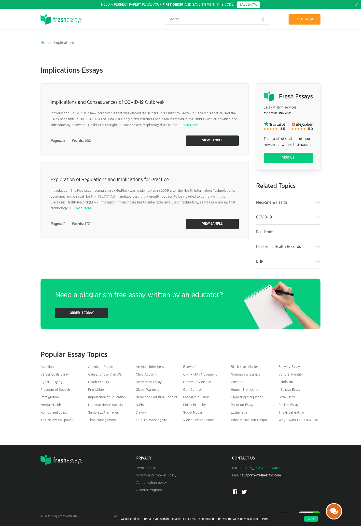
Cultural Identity (290, 374)
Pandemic (264, 232)
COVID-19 (264, 217)
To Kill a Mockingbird (151, 420)
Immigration (50, 397)
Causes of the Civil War (105, 374)
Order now (304, 19)
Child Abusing (146, 374)
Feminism (285, 382)
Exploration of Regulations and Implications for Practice (110, 179)
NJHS (140, 405)
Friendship (96, 389)
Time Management (102, 420)
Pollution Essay (242, 405)
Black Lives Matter (244, 367)
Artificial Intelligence (151, 367)
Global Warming (148, 389)
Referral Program (149, 490)
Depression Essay (149, 382)
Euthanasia (239, 412)
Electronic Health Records (278, 247)
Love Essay (286, 397)
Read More (189, 125)
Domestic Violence (197, 382)
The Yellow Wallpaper (57, 420)
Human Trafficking (244, 389)
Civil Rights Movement (200, 374)
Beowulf (189, 367)
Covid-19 (237, 382)
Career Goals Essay (55, 374)
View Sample (212, 140)
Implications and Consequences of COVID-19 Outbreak (108, 102)
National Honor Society (105, 405)
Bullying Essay (289, 367)
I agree (311, 518)
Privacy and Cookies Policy (156, 475)
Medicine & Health (271, 202)
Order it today (82, 313)
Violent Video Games (198, 420)
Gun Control (192, 389)
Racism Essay (288, 405)
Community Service (245, 374)
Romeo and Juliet (54, 412)
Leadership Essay (196, 397)
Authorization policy (151, 483)
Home (46, 43)
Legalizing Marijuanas (247, 397)
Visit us (288, 157)
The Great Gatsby (291, 412)
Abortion (47, 367)
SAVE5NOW (248, 4)
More (265, 518)
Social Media (192, 412)
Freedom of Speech (55, 389)
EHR (260, 261)
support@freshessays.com (261, 475)
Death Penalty (98, 382)
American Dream (100, 367)
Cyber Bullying (51, 382)
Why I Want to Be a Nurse (298, 420)
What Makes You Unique (249, 420)
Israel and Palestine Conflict (156, 397)
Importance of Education (107, 397)
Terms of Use (146, 468)
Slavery (141, 412)
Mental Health (51, 405)
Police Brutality (194, 405)
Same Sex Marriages (103, 412)
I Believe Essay (289, 389)
